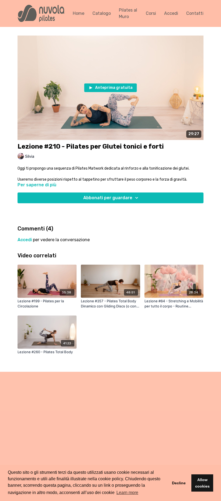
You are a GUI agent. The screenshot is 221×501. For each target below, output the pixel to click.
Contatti (194, 13)
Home (78, 13)
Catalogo (101, 13)
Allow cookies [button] (202, 483)
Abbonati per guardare (107, 197)
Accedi (171, 13)
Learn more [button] (127, 492)
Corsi (151, 13)
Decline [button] (179, 483)
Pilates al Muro (128, 13)
